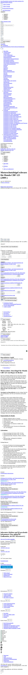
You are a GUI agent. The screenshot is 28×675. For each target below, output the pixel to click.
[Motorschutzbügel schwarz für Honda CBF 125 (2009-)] (14, 241)
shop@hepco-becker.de (6, 564)
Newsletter (5, 613)
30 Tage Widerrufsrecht (8, 305)
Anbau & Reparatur (7, 574)
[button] (14, 345)
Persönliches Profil (9, 46)
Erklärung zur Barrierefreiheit (10, 659)
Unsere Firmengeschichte (9, 603)
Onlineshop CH (7, 624)
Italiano (5, 19)
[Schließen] (1, 238)
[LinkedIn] (1, 649)
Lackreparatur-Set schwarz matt (8, 290)
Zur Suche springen (17, 1)
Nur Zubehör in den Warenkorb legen (8, 298)
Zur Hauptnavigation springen (12, 2)
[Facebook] (1, 643)
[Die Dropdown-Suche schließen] (2, 29)
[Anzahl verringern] (3, 256)
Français (6, 17)
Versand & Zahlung (7, 593)
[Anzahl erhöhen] (10, 256)
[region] (14, 214)
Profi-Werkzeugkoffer (8, 623)
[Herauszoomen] (2, 240)
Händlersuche (6, 575)
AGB (4, 656)
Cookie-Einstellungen (8, 661)
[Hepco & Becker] (14, 182)
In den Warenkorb (4, 259)
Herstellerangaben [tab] (7, 316)
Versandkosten (4, 665)
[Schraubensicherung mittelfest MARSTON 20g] (12, 505)
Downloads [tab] (6, 313)
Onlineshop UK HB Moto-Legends (11, 625)
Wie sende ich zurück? (8, 597)
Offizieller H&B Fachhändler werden (11, 628)
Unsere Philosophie (7, 604)
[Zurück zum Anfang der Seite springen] (2, 671)
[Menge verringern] (2, 266)
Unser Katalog (6, 607)
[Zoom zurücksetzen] (5, 240)
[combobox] (7, 25)
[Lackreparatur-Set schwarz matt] (8, 519)
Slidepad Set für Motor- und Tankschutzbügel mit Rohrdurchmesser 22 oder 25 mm (12, 263)
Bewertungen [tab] (6, 314)
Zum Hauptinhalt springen (7, 1)
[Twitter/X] (1, 651)
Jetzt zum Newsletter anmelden (8, 539)
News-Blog (6, 615)
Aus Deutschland (6, 10)
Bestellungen (21, 46)
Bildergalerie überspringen (7, 186)
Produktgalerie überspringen (7, 473)
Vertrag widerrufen (6, 567)
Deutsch (5, 14)
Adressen (16, 46)
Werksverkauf (6, 573)
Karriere (5, 617)
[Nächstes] (5, 529)
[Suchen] (2, 27)
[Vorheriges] (2, 529)
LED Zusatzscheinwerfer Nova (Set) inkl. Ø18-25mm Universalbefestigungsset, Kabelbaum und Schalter (13, 273)
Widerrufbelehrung (7, 658)
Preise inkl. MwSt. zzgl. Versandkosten (9, 246)
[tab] (7, 311)
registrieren (5, 45)
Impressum (5, 655)
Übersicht (3, 46)
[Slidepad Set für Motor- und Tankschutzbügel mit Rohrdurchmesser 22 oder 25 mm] (14, 479)
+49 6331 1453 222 (5, 547)
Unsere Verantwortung (8, 606)
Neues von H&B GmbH (9, 614)
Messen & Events (7, 576)
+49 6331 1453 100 (5, 551)
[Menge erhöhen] (18, 266)
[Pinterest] (1, 653)
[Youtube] (1, 647)
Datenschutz (6, 660)
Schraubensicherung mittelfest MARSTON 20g (11, 282)
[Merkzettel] (1, 36)
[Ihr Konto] (2, 39)
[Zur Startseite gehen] (6, 21)
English (5, 16)
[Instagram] (1, 645)
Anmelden (3, 44)
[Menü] (2, 23)
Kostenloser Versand (8, 302)
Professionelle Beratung (8, 8)
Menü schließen (6, 41)
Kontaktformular (4, 560)
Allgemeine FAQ (7, 596)
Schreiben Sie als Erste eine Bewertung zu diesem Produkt (14, 345)
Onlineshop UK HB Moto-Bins (10, 627)
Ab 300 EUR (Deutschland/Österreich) (12, 304)
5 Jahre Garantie (6, 4)
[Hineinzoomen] (8, 240)
